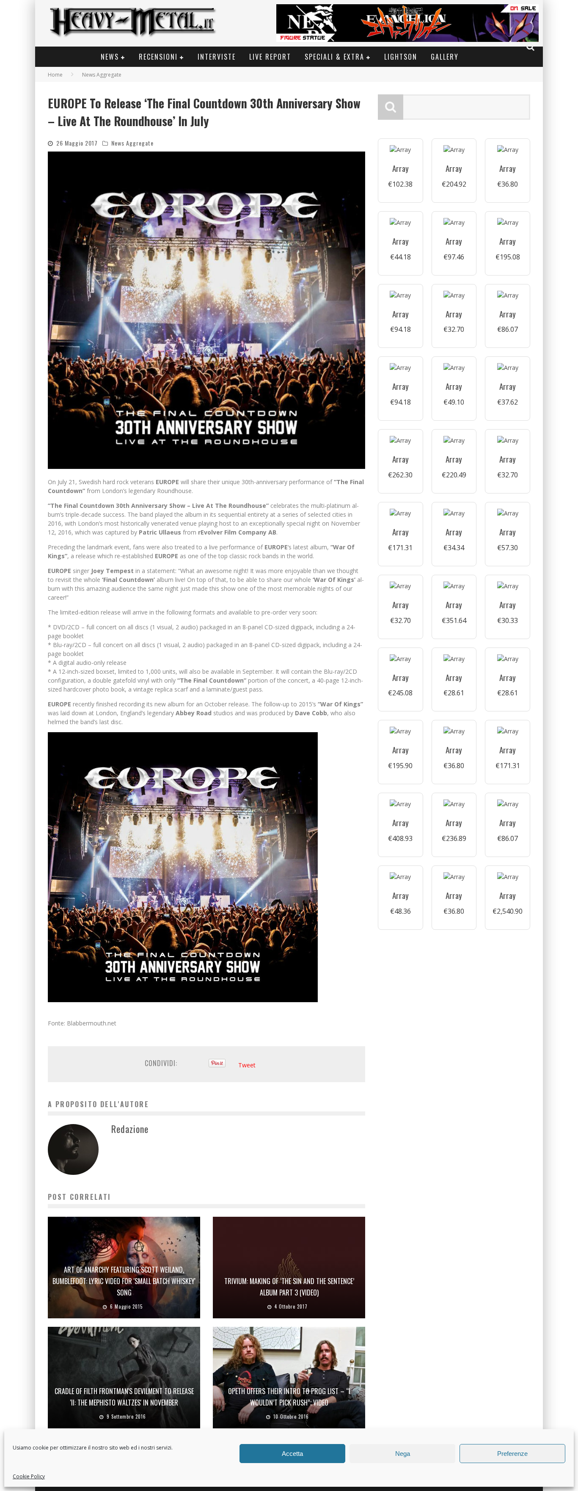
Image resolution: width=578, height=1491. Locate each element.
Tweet (247, 1065)
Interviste (217, 57)
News (110, 57)
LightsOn (400, 57)
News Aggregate (132, 142)
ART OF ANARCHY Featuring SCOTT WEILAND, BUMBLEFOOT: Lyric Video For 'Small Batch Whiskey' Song (123, 1281)
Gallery (445, 57)
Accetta (292, 1453)
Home (55, 74)
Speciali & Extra (334, 57)
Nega (402, 1453)
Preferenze (512, 1453)
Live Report (270, 57)
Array (400, 168)
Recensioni (158, 57)
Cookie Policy (29, 1476)
